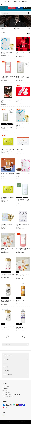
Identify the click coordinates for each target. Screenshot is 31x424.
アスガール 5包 (19, 100)
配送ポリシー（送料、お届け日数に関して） (12, 394)
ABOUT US (5, 390)
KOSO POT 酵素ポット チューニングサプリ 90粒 (8, 77)
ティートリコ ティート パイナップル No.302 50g (22, 275)
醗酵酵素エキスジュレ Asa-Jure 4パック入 (23, 174)
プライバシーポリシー (7, 392)
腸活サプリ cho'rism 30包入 (7, 52)
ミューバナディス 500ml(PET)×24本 (20, 326)
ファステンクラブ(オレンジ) (22, 300)
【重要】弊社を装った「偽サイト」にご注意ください (15, 1)
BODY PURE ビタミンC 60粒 (7, 274)
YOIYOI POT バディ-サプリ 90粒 (7, 174)
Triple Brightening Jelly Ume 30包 (22, 225)
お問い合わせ (5, 388)
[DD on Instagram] (3, 416)
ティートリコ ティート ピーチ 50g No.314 (7, 249)
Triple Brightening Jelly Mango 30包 (6, 225)
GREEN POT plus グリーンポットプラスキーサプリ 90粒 (8, 126)
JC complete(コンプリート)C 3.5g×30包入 (7, 198)
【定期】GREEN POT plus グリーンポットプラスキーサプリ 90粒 (23, 201)
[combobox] (15, 13)
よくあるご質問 (6, 386)
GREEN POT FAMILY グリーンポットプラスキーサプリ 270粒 (22, 77)
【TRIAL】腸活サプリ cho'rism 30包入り (23, 124)
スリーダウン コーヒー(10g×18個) (7, 100)
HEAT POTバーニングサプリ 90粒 (23, 53)
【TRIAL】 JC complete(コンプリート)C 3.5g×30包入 (7, 150)
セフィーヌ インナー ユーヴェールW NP (22, 150)
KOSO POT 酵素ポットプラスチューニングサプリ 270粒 (23, 249)
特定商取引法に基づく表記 (8, 396)
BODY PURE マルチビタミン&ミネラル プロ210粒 (7, 301)
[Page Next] (23, 337)
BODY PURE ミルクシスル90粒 (8, 326)
